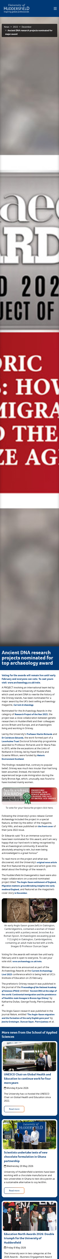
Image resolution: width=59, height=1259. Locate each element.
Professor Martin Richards (39, 734)
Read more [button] (14, 1109)
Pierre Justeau (42, 1021)
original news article (47, 862)
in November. (20, 893)
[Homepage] (16, 8)
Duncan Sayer (27, 1021)
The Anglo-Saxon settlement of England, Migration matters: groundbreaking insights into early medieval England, (29, 886)
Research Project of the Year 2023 (31, 714)
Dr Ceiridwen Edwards (12, 737)
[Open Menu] (55, 8)
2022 (15, 26)
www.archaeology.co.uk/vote (24, 682)
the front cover (45, 826)
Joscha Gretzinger (10, 1021)
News (6, 26)
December (27, 26)
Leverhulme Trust (10, 741)
